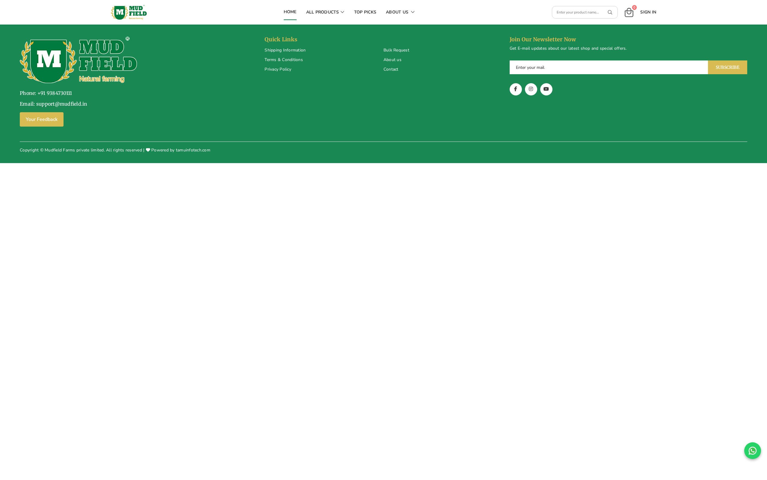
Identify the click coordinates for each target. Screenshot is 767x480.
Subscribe (727, 67)
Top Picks (365, 12)
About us (392, 60)
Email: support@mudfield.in (53, 104)
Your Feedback (42, 119)
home (290, 12)
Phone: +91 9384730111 (46, 93)
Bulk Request (396, 50)
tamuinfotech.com (193, 150)
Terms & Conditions (284, 60)
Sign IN (648, 12)
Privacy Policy (278, 69)
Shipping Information (285, 50)
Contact (391, 69)
